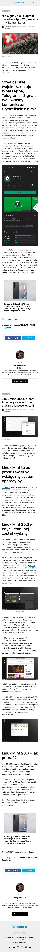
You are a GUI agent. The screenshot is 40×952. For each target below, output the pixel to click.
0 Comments (7, 28)
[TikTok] (9, 947)
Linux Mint (6, 487)
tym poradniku (20, 794)
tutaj (32, 272)
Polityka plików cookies (22, 940)
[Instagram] (17, 947)
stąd (5, 782)
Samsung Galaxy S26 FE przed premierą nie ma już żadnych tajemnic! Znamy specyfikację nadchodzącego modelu (17, 307)
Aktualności (6, 11)
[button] (3, 3)
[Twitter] (22, 947)
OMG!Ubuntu (13, 852)
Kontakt (10, 940)
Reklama (30, 937)
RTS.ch (10, 319)
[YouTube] (13, 947)
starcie (16, 62)
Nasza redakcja (21, 937)
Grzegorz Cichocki (20, 365)
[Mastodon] (26, 947)
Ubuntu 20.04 (27, 697)
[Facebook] (30, 947)
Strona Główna (9, 937)
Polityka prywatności (20, 942)
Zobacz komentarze (20, 381)
